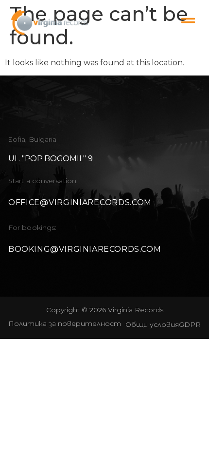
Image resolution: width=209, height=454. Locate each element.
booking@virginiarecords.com (84, 249)
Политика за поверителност (64, 323)
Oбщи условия (152, 324)
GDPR (190, 324)
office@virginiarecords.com (80, 202)
